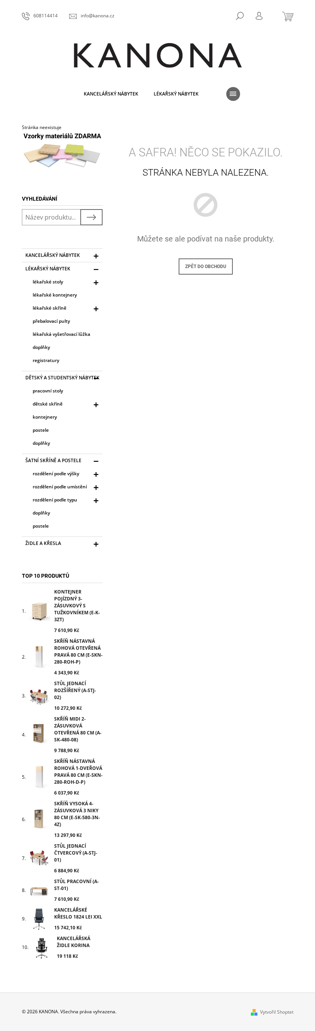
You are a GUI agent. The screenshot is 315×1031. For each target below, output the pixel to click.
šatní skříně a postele (53, 460)
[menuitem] (111, 94)
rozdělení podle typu (55, 499)
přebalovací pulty (51, 321)
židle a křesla (43, 543)
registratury (46, 360)
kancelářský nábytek (52, 255)
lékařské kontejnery (55, 295)
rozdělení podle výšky (56, 473)
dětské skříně (48, 404)
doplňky (41, 347)
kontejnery (45, 417)
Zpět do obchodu (205, 266)
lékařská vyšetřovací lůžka (61, 334)
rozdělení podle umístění (60, 486)
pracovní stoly (48, 390)
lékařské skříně (49, 308)
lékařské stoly (48, 281)
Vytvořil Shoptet (276, 1012)
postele (41, 430)
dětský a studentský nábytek (62, 377)
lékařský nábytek (47, 268)
